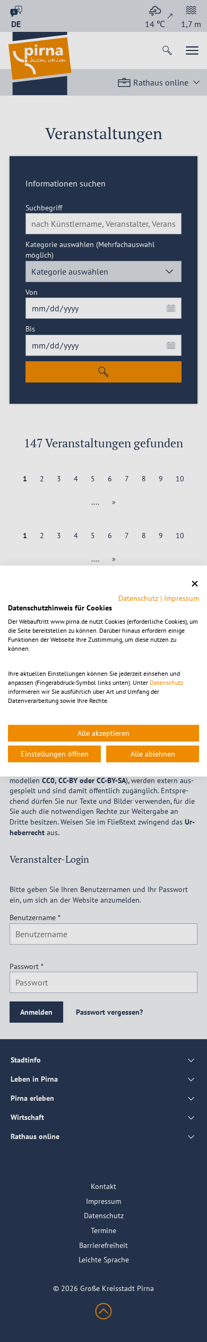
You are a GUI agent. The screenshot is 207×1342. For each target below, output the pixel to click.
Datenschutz (138, 597)
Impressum (181, 597)
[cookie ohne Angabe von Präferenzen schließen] (195, 584)
